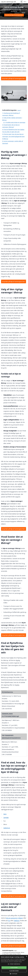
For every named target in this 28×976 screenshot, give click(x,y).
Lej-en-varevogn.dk (8, 2)
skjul (19, 110)
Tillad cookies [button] (14, 967)
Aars (4, 814)
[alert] (14, 965)
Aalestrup (6, 828)
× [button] (26, 956)
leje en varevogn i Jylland (14, 918)
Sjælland (16, 920)
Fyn (9, 920)
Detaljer (20, 961)
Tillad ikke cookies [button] (14, 970)
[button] (14, 973)
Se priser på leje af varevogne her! (14, 15)
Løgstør (6, 817)
